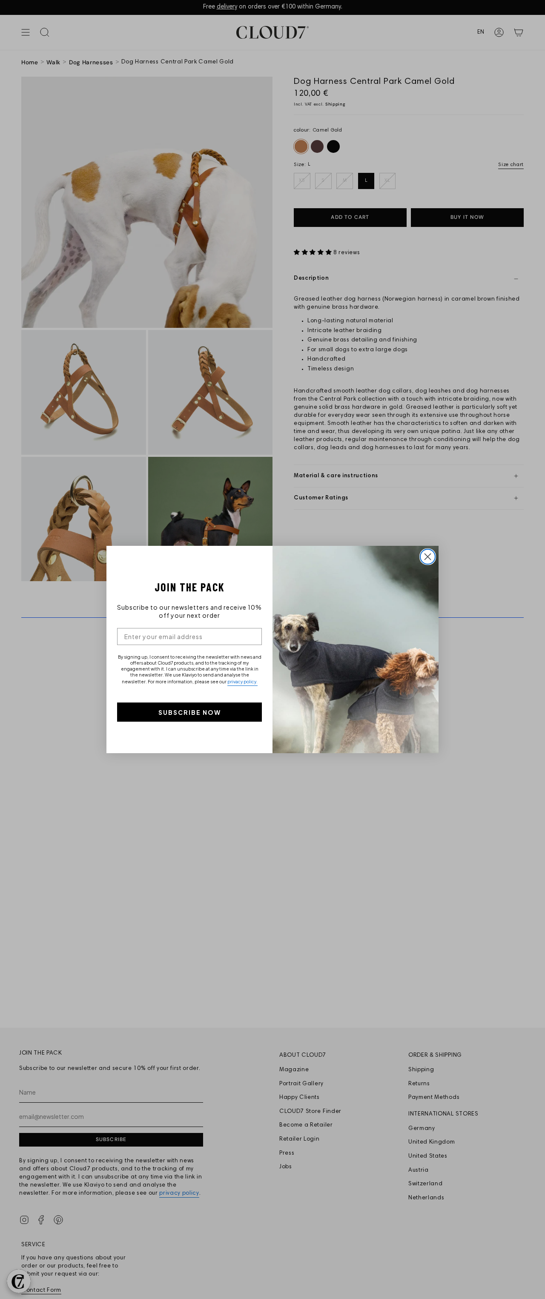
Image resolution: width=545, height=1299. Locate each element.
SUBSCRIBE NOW (189, 712)
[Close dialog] (427, 556)
